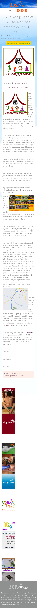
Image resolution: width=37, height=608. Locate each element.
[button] (14, 11)
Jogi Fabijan (12, 87)
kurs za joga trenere (10, 376)
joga (6, 373)
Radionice (17, 83)
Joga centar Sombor (15, 373)
